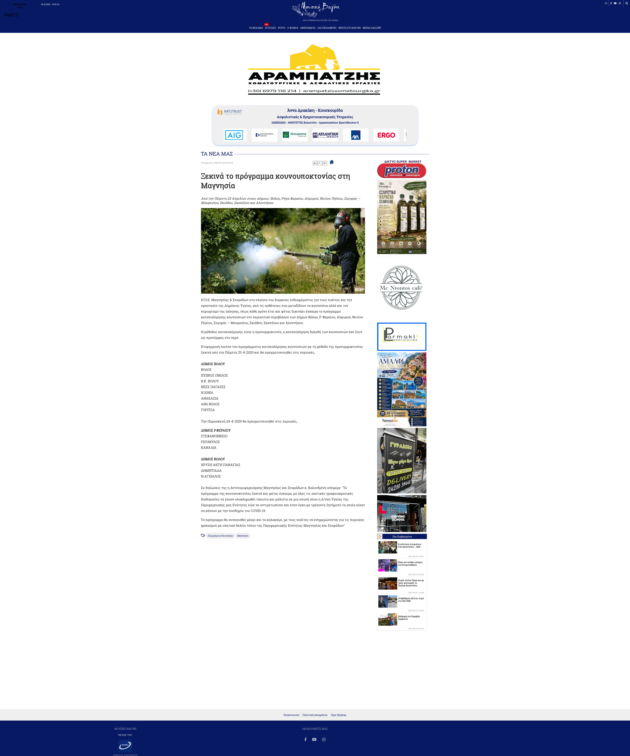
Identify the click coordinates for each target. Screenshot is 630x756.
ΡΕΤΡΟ (281, 27)
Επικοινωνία (291, 715)
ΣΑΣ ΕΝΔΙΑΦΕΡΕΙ (326, 27)
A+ (315, 163)
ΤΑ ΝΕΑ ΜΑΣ (256, 27)
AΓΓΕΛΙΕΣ (270, 27)
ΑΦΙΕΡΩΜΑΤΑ (307, 27)
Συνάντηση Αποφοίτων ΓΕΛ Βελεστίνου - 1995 (409, 545)
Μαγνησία (242, 535)
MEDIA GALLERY (372, 27)
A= (324, 162)
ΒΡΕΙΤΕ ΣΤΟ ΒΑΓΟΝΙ (349, 27)
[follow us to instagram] (620, 3)
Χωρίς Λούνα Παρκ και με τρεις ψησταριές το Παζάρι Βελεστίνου (411, 583)
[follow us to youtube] (615, 3)
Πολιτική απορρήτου (315, 715)
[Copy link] (331, 162)
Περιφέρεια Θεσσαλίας (220, 535)
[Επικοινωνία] (606, 3)
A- (320, 162)
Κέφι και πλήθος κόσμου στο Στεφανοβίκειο (410, 563)
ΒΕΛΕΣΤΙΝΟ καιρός (20, 12)
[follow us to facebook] (611, 3)
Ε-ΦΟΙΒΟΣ (292, 27)
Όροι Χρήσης (338, 715)
